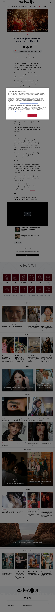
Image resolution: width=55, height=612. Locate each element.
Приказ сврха (22, 115)
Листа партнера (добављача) (14, 111)
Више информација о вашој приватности (29, 103)
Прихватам (32, 115)
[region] (27, 104)
